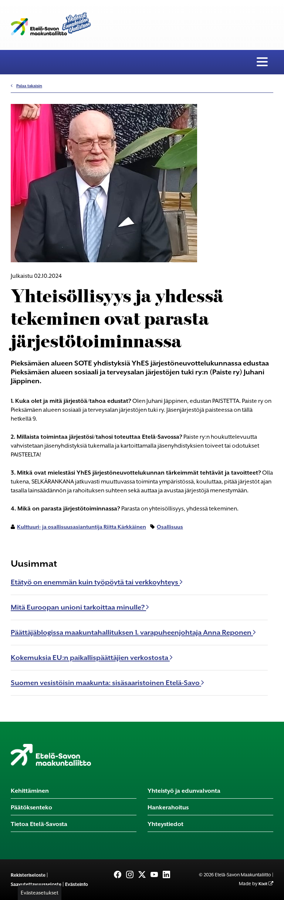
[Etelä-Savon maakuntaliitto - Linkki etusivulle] (51, 22)
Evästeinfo (76, 884)
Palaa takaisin (29, 86)
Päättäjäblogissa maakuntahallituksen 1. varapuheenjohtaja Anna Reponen (132, 632)
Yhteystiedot (165, 823)
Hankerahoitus (168, 807)
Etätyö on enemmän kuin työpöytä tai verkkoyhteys (95, 582)
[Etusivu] (51, 754)
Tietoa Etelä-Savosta (39, 823)
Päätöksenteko (31, 807)
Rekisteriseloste (28, 875)
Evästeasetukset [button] (39, 893)
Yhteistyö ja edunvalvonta (184, 790)
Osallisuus (170, 527)
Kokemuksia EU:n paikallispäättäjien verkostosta (90, 657)
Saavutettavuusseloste (36, 884)
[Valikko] (262, 62)
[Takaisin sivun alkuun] (266, 889)
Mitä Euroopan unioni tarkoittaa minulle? (78, 607)
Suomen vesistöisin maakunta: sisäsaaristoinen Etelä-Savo (106, 683)
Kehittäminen (30, 790)
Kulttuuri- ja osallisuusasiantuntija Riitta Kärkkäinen (81, 527)
